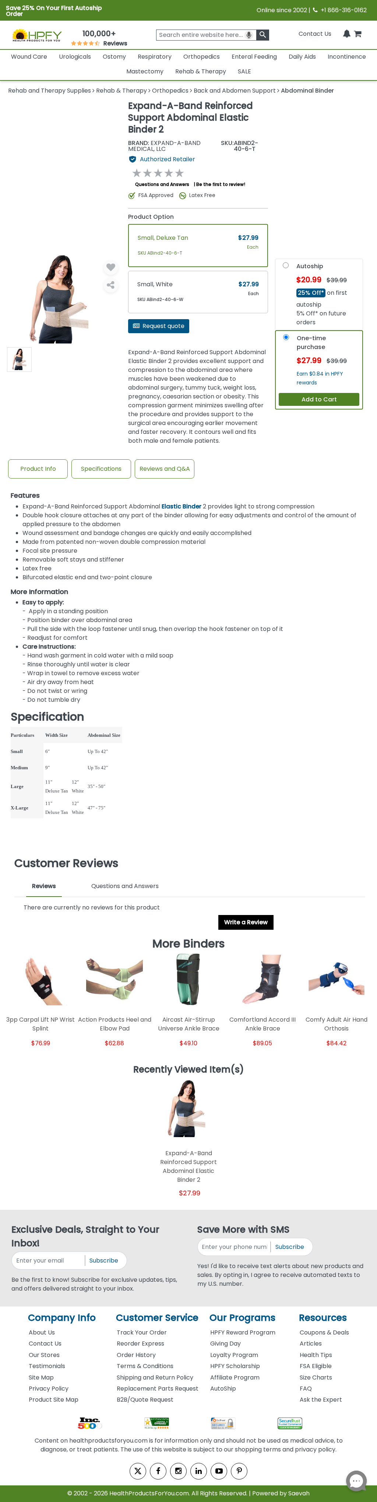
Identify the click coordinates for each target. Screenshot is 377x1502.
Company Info (62, 1317)
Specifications (101, 469)
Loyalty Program (234, 1355)
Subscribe (103, 1260)
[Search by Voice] (248, 35)
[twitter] (138, 1471)
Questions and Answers (162, 184)
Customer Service (157, 1317)
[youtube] (219, 1471)
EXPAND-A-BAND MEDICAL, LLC (164, 146)
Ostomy (114, 56)
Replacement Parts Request (157, 1388)
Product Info (38, 469)
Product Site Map (53, 1399)
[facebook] (158, 1471)
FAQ (306, 1388)
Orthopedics (201, 56)
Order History (136, 1355)
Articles (311, 1343)
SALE (244, 71)
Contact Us (315, 34)
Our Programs (242, 1317)
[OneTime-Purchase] (286, 339)
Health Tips (316, 1355)
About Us (42, 1332)
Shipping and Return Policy (155, 1377)
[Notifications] (347, 34)
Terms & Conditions (145, 1366)
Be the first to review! (220, 184)
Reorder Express (140, 1343)
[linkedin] (198, 1471)
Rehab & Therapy (200, 71)
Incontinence (347, 56)
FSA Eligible (316, 1366)
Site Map (41, 1377)
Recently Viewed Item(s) (188, 1069)
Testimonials (47, 1366)
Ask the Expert (321, 1399)
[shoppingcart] (357, 34)
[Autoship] (286, 267)
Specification (47, 717)
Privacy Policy (48, 1388)
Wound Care (29, 56)
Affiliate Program (235, 1377)
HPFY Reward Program (242, 1332)
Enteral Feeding (254, 56)
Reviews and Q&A (165, 469)
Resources (323, 1317)
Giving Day (225, 1343)
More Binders (188, 944)
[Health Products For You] (36, 34)
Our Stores (44, 1355)
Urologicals (75, 56)
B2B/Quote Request (145, 1399)
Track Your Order (142, 1332)
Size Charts (316, 1377)
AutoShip (223, 1388)
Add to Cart (319, 399)
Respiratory (155, 56)
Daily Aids (302, 56)
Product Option (151, 216)
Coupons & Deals (324, 1332)
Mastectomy (144, 71)
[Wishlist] (110, 267)
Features (25, 495)
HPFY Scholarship (235, 1366)
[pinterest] (239, 1471)
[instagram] (178, 1471)
